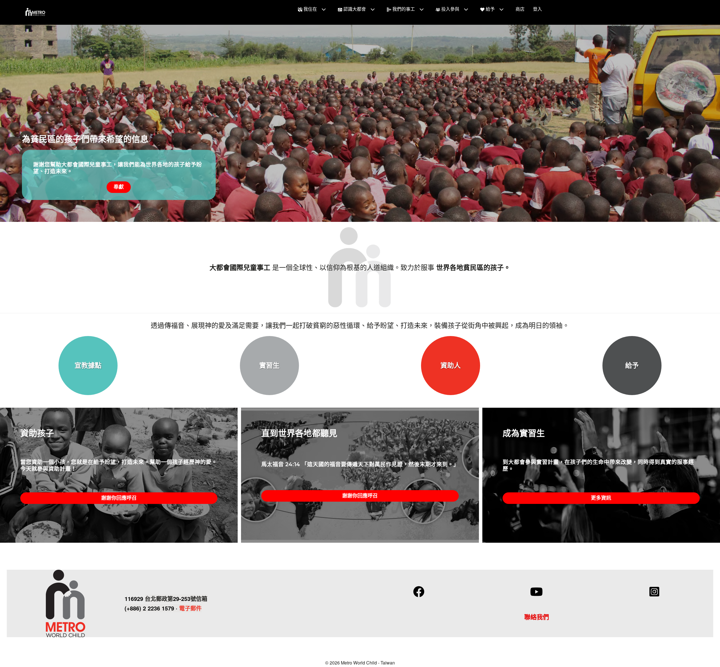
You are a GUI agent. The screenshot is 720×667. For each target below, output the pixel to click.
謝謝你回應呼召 (119, 498)
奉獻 (119, 187)
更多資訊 (601, 498)
